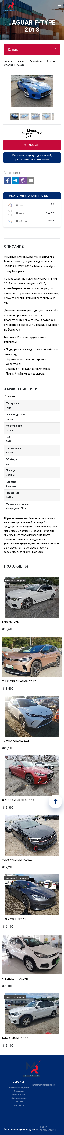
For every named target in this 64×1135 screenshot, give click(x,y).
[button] (7, 180)
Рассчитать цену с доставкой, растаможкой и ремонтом (32, 157)
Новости (19, 1102)
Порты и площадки (19, 1088)
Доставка (19, 1091)
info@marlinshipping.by (43, 1085)
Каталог (14, 49)
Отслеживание (19, 1098)
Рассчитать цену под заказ (20, 1129)
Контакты (19, 1105)
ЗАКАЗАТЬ (33, 145)
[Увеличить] (32, 91)
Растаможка (18, 1095)
